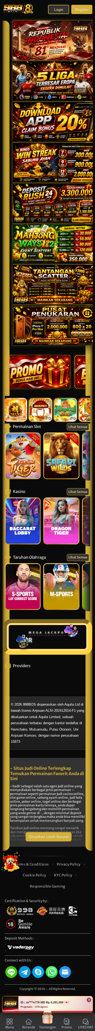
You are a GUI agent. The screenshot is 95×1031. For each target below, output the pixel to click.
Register (82, 9)
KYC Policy (63, 875)
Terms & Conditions (32, 864)
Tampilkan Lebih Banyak (48, 837)
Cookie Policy (34, 875)
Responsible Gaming (47, 886)
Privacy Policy (68, 864)
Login (58, 9)
